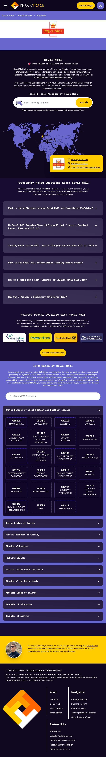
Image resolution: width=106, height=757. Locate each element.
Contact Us (55, 704)
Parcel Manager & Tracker (61, 745)
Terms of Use (56, 713)
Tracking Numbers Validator (83, 713)
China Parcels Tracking (60, 749)
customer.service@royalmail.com (85, 167)
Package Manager (79, 699)
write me (83, 648)
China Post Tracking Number (62, 740)
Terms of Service (40, 680)
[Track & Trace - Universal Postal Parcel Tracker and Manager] (27, 5)
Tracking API (55, 731)
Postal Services (78, 708)
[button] (5, 5)
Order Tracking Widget (81, 717)
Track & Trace (92, 646)
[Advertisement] (53, 44)
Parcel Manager (86, 5)
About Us (54, 699)
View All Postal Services (53, 352)
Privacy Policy (21, 680)
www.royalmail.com (79, 159)
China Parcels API (41, 677)
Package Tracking (79, 704)
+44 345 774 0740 (79, 163)
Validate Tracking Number (61, 736)
